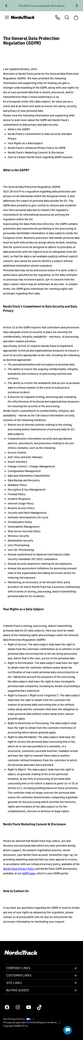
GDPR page (28, 873)
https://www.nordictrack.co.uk (40, 96)
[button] (7, 17)
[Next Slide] (77, 5)
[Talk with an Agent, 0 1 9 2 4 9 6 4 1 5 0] (57, 17)
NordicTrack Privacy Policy (19, 868)
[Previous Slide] (6, 5)
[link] (23, 17)
